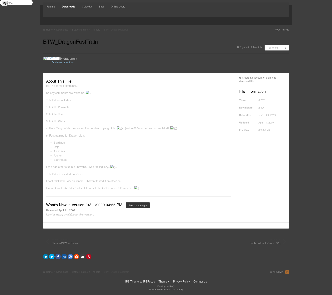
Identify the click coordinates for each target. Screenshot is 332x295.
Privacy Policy (181, 281)
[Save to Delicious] (70, 256)
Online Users (118, 6)
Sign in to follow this (251, 47)
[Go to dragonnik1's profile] (51, 58)
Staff (101, 6)
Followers (273, 47)
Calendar (87, 6)
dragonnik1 (71, 58)
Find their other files (63, 62)
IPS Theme (132, 281)
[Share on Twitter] (52, 256)
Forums (50, 6)
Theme (163, 281)
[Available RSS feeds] (287, 272)
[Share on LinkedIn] (45, 256)
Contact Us (200, 281)
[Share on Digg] (64, 256)
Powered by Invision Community (166, 289)
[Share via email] (82, 256)
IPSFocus (149, 281)
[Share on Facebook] (58, 256)
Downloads (68, 6)
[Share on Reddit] (76, 256)
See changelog (137, 205)
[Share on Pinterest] (88, 256)
